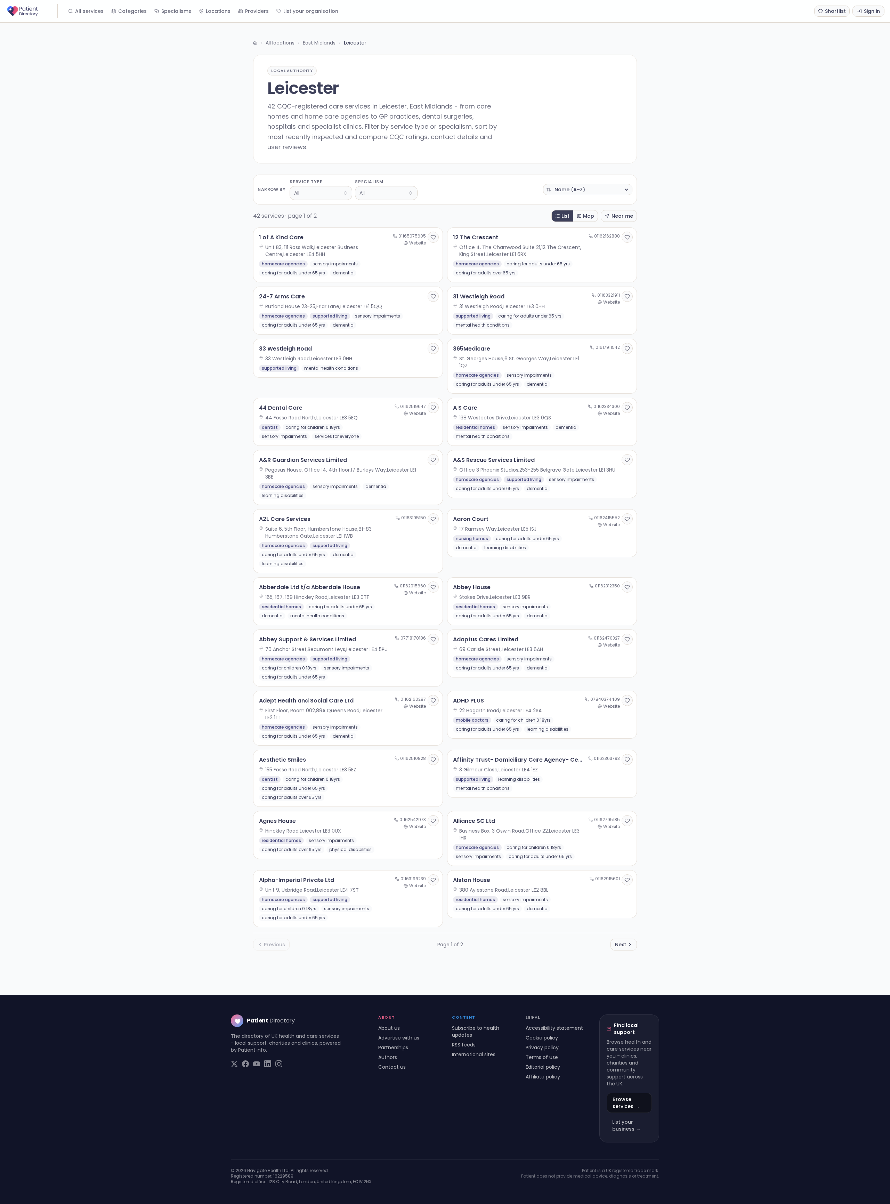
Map (588, 215)
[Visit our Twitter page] (234, 1063)
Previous (274, 944)
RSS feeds (464, 1044)
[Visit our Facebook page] (245, 1063)
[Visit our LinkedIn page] (267, 1063)
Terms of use (542, 1057)
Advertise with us (398, 1037)
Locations (218, 11)
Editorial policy (543, 1066)
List (565, 215)
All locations (280, 42)
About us (389, 1028)
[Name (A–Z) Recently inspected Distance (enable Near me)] (587, 189)
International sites (473, 1054)
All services (89, 11)
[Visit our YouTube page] (256, 1063)
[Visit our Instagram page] (278, 1063)
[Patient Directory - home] (32, 11)
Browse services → (626, 1103)
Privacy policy (542, 1047)
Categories (132, 11)
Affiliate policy (543, 1076)
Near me (622, 215)
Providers (257, 11)
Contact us (392, 1066)
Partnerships (393, 1047)
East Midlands (319, 42)
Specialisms (176, 11)
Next (620, 944)
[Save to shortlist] (433, 237)
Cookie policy (542, 1037)
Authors (387, 1057)
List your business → (626, 1125)
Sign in (872, 11)
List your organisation (310, 11)
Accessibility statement (554, 1028)
